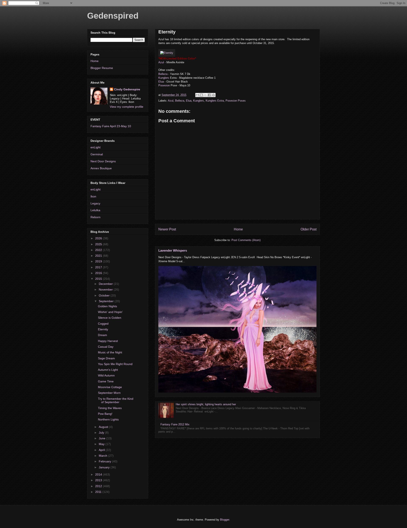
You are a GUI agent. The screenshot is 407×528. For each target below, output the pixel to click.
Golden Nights (107, 306)
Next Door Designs (103, 161)
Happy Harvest (108, 341)
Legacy (95, 203)
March (103, 455)
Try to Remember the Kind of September (115, 400)
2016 (99, 273)
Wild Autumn (106, 375)
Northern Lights (108, 419)
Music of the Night (110, 352)
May (102, 444)
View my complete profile (126, 106)
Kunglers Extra (215, 100)
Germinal (97, 154)
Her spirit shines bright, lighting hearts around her (206, 404)
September (106, 301)
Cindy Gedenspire (127, 89)
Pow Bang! (105, 413)
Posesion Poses (236, 100)
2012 (99, 486)
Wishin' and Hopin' (110, 312)
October (104, 295)
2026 (99, 238)
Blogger (224, 519)
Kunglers (163, 77)
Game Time (106, 381)
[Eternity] (166, 52)
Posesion (164, 85)
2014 (99, 474)
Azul (161, 62)
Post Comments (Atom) (246, 240)
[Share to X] (205, 95)
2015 (99, 278)
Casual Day (105, 346)
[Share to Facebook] (209, 95)
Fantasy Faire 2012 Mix (175, 424)
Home (238, 229)
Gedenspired (112, 15)
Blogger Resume (102, 68)
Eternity (103, 329)
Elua (161, 81)
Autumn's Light (108, 369)
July (102, 432)
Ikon (93, 196)
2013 (99, 480)
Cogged (103, 323)
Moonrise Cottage (110, 387)
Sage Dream (106, 358)
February (105, 461)
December (106, 283)
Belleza (162, 74)
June (102, 438)
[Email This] (197, 95)
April (102, 450)
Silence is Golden (109, 317)
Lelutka (95, 210)
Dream (102, 335)
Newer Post (167, 229)
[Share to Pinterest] (213, 95)
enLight (95, 147)
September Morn (109, 392)
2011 (98, 492)
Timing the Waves (110, 408)
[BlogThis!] (201, 95)
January (104, 467)
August (104, 427)
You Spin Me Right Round (115, 364)
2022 (99, 250)
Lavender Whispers (172, 250)
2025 (99, 244)
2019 (99, 261)
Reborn (95, 217)
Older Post (308, 229)
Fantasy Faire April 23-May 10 (111, 126)
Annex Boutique (101, 168)
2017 (99, 267)
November (106, 289)
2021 (99, 255)
